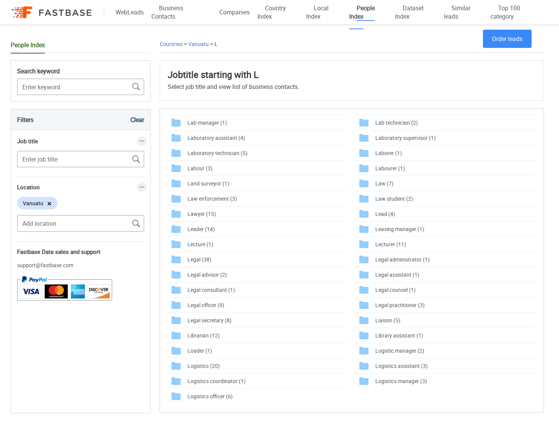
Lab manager (207, 122)
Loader (199, 350)
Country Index (271, 12)
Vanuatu (198, 44)
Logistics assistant (401, 365)
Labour (200, 168)
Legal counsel (395, 289)
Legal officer (205, 305)
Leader (201, 229)
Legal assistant (397, 274)
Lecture (200, 244)
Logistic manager (399, 350)
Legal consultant (211, 289)
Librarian (203, 335)
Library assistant (399, 335)
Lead (385, 213)
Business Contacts (167, 12)
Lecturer (390, 244)
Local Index (317, 12)
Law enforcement (212, 198)
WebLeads (130, 12)
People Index (362, 12)
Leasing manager (399, 229)
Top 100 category (505, 12)
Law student (394, 198)
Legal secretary (209, 320)
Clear (137, 120)
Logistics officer (210, 396)
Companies (234, 12)
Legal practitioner (400, 305)
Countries (171, 44)
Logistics (203, 365)
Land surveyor (208, 183)
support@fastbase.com (45, 265)
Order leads (507, 39)
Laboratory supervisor (405, 137)
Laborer (388, 153)
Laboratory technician (217, 153)
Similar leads (457, 12)
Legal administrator (402, 259)
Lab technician (396, 122)
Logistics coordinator (216, 381)
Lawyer (201, 213)
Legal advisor (207, 274)
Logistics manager (401, 381)
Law (384, 183)
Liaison (387, 320)
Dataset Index (409, 12)
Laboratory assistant (216, 137)
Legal (199, 259)
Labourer (390, 168)
